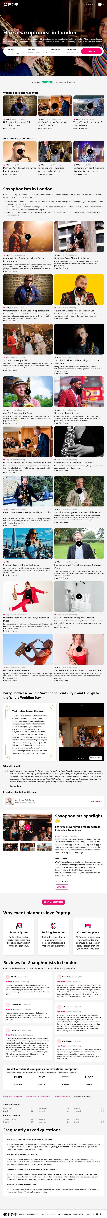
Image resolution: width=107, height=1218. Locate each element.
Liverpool (41, 1111)
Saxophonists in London (62, 1097)
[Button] (20, 106)
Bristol (5, 1111)
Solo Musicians (31, 1097)
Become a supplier (64, 1214)
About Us (45, 1214)
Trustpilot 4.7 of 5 (28, 1214)
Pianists (6, 1122)
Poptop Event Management (12, 1097)
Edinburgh (77, 1111)
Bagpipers (42, 1122)
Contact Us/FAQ (78, 1214)
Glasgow (77, 1108)
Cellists (76, 1119)
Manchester (42, 1108)
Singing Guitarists (9, 1119)
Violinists (41, 1119)
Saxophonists (45, 1097)
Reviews (53, 1214)
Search (90, 4)
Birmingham (7, 1108)
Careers (88, 1214)
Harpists (77, 1122)
